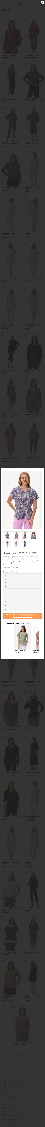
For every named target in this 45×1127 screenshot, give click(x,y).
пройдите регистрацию (28, 615)
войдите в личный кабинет (22, 617)
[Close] (43, 469)
